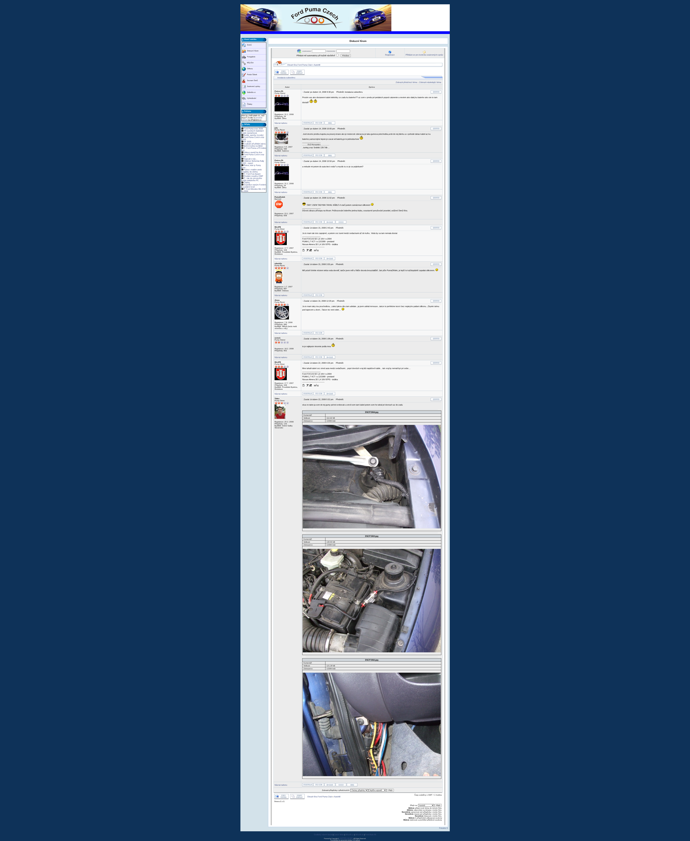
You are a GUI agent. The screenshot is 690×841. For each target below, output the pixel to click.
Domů (249, 45)
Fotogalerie (251, 57)
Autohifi (317, 65)
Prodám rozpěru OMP (253, 176)
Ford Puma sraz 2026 (253, 129)
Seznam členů (252, 80)
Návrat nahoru (281, 123)
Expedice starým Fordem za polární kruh (254, 186)
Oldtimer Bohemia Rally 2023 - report (253, 162)
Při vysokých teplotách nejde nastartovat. (253, 132)
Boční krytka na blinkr (253, 146)
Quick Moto (339, 834)
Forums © (443, 828)
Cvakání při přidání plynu (255, 144)
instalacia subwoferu (286, 78)
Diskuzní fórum (253, 51)
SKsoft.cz (349, 834)
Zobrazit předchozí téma (406, 82)
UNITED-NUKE (346, 838)
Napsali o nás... (250, 159)
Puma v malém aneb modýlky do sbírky (252, 171)
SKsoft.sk (359, 834)
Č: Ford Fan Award (252, 174)
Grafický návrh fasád (323, 834)
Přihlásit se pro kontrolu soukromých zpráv (424, 55)
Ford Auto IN (370, 834)
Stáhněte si (251, 92)
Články (249, 104)
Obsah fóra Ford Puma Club (299, 65)
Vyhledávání (251, 98)
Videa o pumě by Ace (253, 152)
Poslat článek (252, 74)
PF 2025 (247, 141)
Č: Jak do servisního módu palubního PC (252, 179)
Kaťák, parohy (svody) (254, 135)
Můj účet (250, 63)
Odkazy (250, 69)
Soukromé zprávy (253, 86)
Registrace (390, 55)
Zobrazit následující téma (430, 82)
